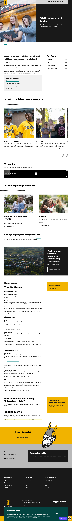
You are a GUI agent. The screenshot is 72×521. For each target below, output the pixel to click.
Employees (47, 487)
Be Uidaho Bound (8, 226)
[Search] (8, 1)
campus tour (23, 296)
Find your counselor (54, 410)
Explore (50, 1)
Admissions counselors (41, 44)
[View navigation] (66, 2)
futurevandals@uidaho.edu (13, 361)
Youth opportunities (52, 68)
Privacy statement (8, 482)
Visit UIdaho (18, 44)
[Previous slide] (62, 155)
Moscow (51, 44)
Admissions (60, 1)
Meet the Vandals (52, 65)
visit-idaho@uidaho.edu (26, 404)
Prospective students (50, 480)
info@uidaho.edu (26, 505)
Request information (28, 44)
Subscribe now (60, 459)
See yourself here (43, 225)
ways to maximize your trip (19, 376)
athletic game (7, 303)
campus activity (36, 302)
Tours (49, 62)
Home (5, 48)
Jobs (5, 480)
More (56, 44)
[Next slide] (66, 155)
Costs (54, 1)
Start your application (22, 437)
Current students (49, 482)
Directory (28, 480)
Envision (27, 71)
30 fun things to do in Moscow (16, 365)
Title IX (6, 487)
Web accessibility (8, 485)
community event (28, 302)
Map (27, 482)
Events (27, 487)
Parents (46, 485)
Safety (28, 485)
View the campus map (54, 269)
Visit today (51, 288)
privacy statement (32, 517)
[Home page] (5, 2)
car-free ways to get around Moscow (16, 333)
